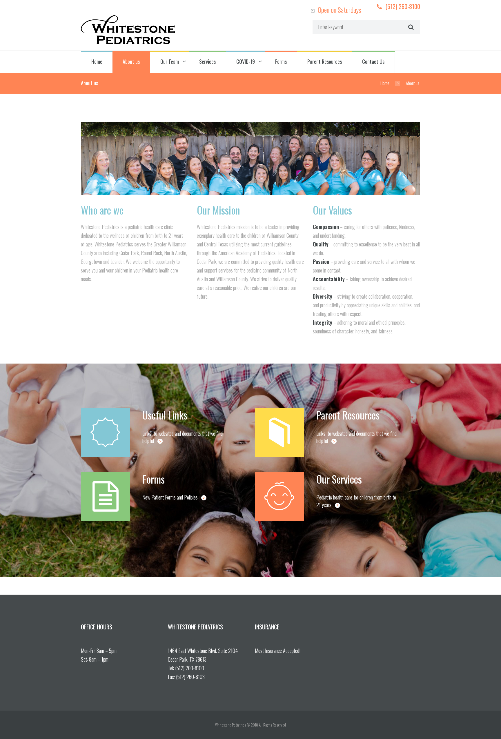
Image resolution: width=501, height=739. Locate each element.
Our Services (339, 478)
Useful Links (164, 414)
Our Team (169, 61)
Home (96, 61)
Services (207, 61)
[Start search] (410, 27)
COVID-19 (245, 61)
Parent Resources (324, 61)
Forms (281, 61)
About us (131, 61)
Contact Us (373, 61)
